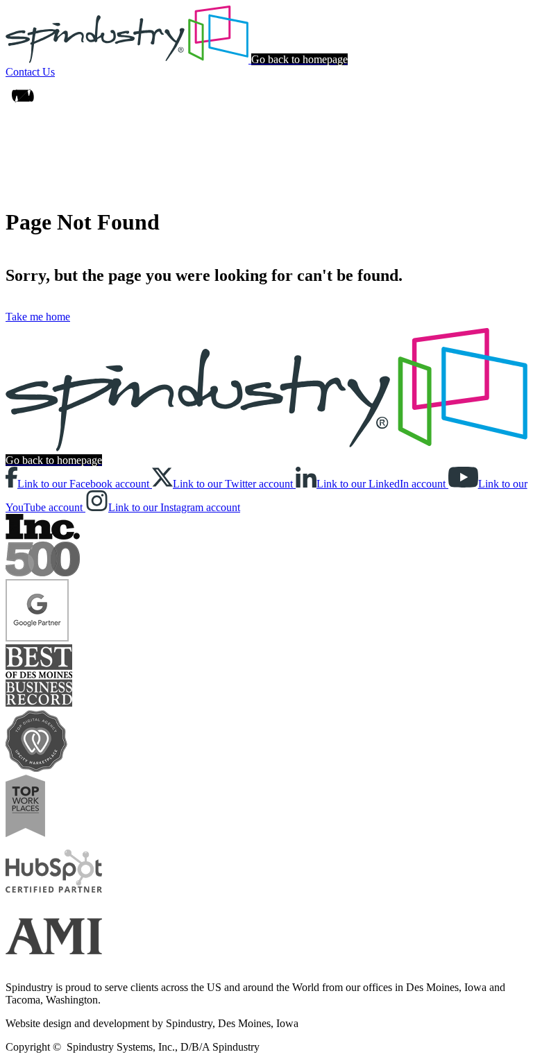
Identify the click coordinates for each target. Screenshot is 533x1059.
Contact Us (30, 72)
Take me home (38, 316)
